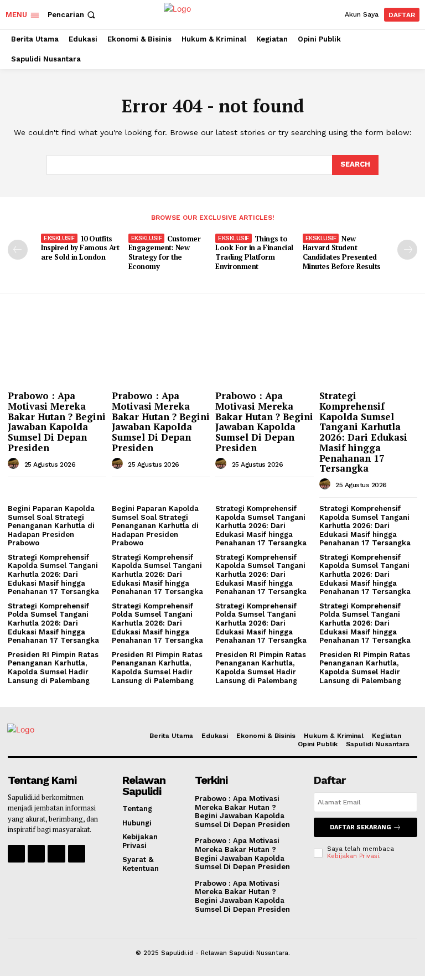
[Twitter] (56, 853)
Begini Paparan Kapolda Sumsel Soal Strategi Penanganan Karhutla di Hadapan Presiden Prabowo (51, 525)
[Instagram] (36, 853)
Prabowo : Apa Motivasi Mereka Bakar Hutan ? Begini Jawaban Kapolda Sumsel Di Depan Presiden (57, 421)
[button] (72, 14)
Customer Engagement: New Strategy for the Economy (164, 253)
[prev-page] (18, 250)
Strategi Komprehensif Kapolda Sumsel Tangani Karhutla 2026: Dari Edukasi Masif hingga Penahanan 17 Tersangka (363, 431)
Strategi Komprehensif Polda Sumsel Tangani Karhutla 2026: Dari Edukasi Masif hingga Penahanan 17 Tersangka (53, 623)
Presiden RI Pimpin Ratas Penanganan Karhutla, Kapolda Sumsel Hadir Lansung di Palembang (53, 667)
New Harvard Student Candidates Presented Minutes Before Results (342, 253)
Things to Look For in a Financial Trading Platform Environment (254, 253)
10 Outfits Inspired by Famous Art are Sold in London (80, 248)
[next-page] (407, 250)
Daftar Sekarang (360, 827)
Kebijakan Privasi (353, 856)
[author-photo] (15, 464)
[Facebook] (16, 853)
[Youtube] (76, 853)
